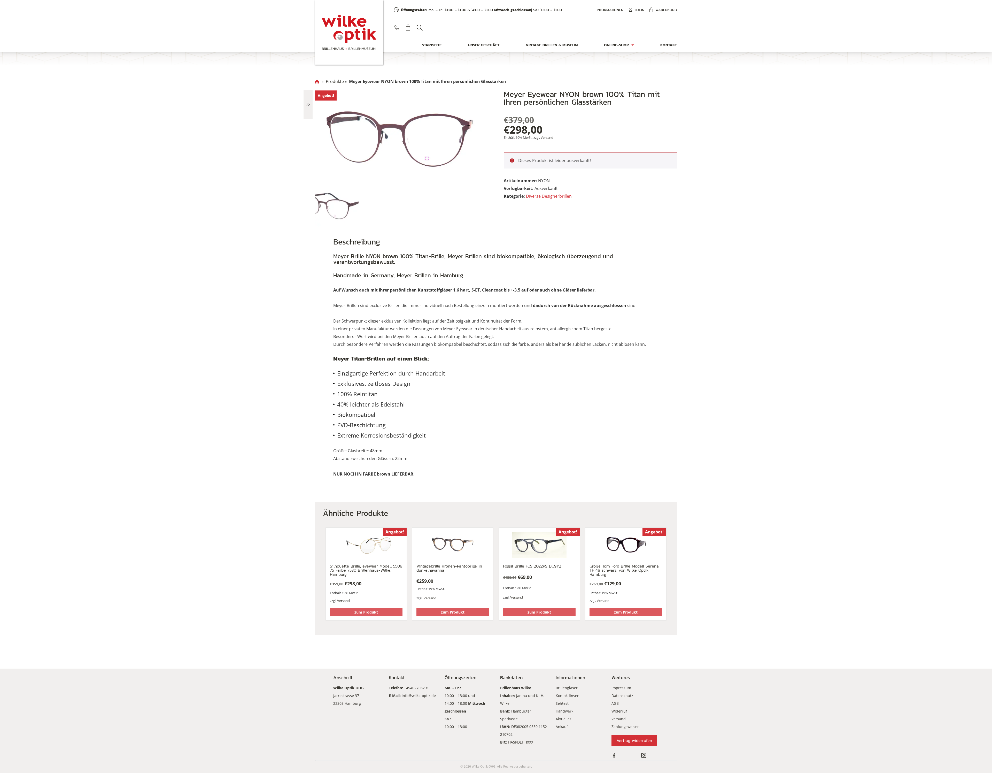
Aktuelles (563, 718)
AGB (615, 703)
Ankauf (562, 726)
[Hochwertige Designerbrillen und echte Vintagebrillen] (349, 32)
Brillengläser (567, 687)
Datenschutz (622, 695)
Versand (547, 137)
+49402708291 (416, 687)
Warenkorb (666, 10)
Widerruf (619, 711)
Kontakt (668, 45)
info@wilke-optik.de (419, 695)
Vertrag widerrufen (634, 740)
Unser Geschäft (483, 45)
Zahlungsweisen (625, 726)
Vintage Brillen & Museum (552, 45)
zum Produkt (366, 612)
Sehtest (562, 703)
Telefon (397, 28)
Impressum (621, 687)
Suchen (419, 28)
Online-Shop (616, 45)
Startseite (431, 45)
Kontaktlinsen (567, 695)
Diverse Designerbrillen (549, 196)
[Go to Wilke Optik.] (317, 81)
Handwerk (564, 711)
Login (639, 10)
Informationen (610, 10)
